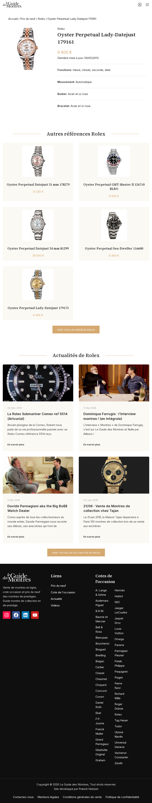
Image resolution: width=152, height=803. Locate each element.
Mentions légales (48, 797)
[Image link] (17, 577)
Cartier (99, 667)
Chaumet (101, 679)
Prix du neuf (27, 19)
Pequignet (121, 671)
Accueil (13, 19)
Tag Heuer (121, 720)
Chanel (99, 673)
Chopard (100, 685)
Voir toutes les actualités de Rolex (76, 552)
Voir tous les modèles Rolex (76, 329)
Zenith (119, 763)
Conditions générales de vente (82, 797)
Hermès (120, 590)
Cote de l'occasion (63, 592)
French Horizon (88, 789)
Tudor (118, 726)
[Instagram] (6, 615)
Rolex (41, 19)
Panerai (119, 645)
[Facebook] (16, 615)
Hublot (119, 596)
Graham (100, 760)
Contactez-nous (23, 797)
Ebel (98, 713)
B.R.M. (99, 611)
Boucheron (102, 643)
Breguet (100, 649)
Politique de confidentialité (122, 797)
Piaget (119, 677)
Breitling (100, 655)
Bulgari (99, 661)
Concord (101, 691)
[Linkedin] (25, 615)
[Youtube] (35, 615)
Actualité (56, 599)
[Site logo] (12, 4)
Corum (99, 696)
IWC (117, 602)
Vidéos (55, 605)
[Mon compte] (140, 4)
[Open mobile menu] (147, 4)
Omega (119, 639)
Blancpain (101, 637)
